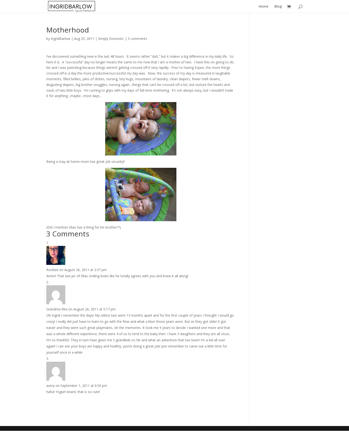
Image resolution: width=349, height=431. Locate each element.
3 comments (137, 38)
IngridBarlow (60, 38)
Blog (278, 7)
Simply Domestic (111, 38)
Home (263, 7)
